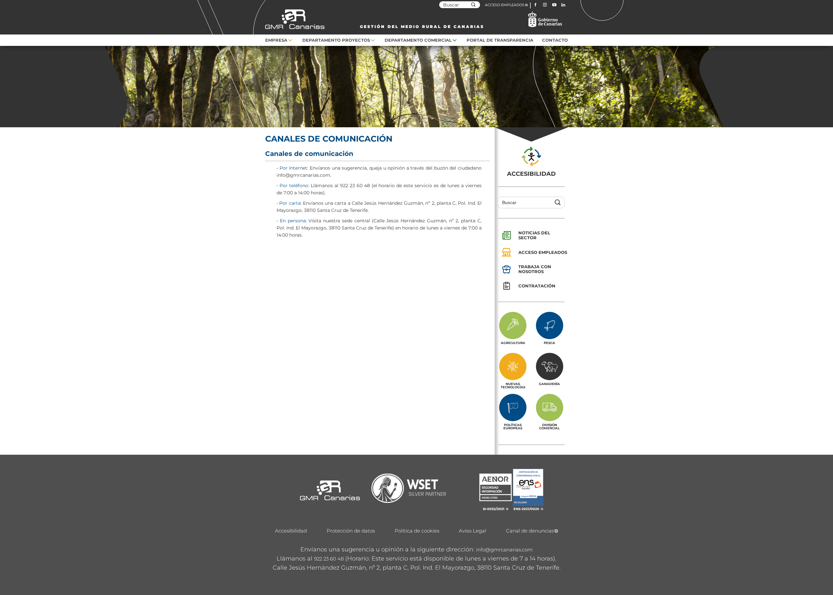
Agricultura (513, 343)
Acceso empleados (542, 252)
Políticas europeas (512, 426)
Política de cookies (417, 531)
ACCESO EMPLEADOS (505, 5)
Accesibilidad (291, 531)
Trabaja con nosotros (534, 269)
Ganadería (549, 384)
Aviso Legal (472, 531)
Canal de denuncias (530, 531)
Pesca (549, 343)
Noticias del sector (534, 235)
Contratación (536, 285)
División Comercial (549, 426)
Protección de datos (351, 531)
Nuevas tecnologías (513, 385)
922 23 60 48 (329, 559)
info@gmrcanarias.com (504, 550)
